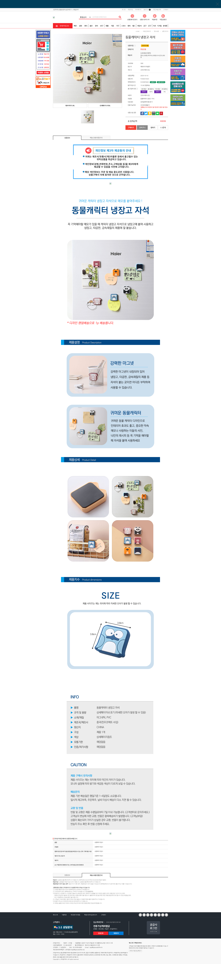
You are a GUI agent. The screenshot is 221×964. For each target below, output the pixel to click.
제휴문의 (116, 933)
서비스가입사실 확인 (135, 950)
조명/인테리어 (147, 31)
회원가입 (130, 9)
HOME (137, 31)
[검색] (120, 17)
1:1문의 (163, 127)
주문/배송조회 (157, 9)
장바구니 (147, 9)
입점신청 (100, 933)
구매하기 (131, 127)
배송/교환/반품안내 (96, 138)
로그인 (123, 9)
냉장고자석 (165, 31)
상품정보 (67, 138)
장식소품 (156, 31)
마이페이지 (138, 9)
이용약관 (64, 915)
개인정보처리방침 (75, 915)
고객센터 (165, 9)
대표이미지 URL (70, 105)
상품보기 (153, 82)
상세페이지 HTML (105, 105)
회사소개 (55, 915)
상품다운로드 (161, 82)
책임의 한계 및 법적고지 (90, 915)
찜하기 (153, 127)
